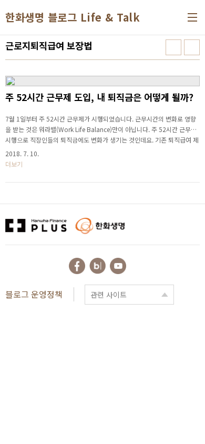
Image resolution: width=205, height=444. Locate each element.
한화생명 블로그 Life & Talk (72, 17)
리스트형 (192, 47)
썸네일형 (173, 47)
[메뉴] (192, 17)
